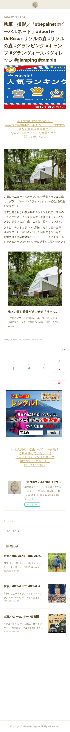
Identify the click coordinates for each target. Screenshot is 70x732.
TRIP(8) (7, 339)
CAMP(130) (16, 339)
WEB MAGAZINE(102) (32, 339)
